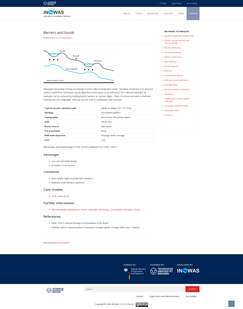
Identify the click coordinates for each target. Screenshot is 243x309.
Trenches (168, 115)
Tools (138, 13)
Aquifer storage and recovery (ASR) (179, 36)
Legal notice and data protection (164, 296)
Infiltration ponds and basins (176, 80)
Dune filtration (170, 61)
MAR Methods (62, 243)
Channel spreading (172, 52)
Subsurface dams (171, 110)
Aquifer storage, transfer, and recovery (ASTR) (176, 41)
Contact (163, 3)
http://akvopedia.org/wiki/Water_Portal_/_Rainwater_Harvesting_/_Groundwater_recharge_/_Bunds (95, 209)
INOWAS (68, 38)
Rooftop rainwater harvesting (176, 89)
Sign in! (193, 13)
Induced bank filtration (173, 75)
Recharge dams (170, 84)
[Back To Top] (231, 304)
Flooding (168, 71)
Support (168, 13)
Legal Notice (176, 3)
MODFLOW (152, 13)
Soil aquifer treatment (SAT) (175, 106)
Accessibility (192, 3)
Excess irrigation (171, 66)
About (126, 13)
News (181, 13)
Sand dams (169, 94)
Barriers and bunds (172, 47)
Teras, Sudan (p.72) (60, 196)
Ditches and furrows (173, 57)
